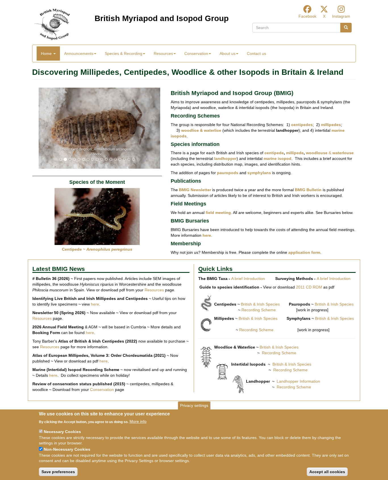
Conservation (102, 389)
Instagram (341, 16)
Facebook (307, 16)
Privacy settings (194, 405)
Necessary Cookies (62, 431)
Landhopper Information (298, 381)
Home (47, 53)
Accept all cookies (327, 471)
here (95, 304)
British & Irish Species (260, 304)
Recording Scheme (258, 310)
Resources (154, 290)
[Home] (52, 24)
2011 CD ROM (309, 287)
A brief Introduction (248, 278)
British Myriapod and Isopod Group (162, 18)
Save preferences (58, 471)
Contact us (256, 53)
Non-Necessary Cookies (67, 449)
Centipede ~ (97, 249)
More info (138, 421)
